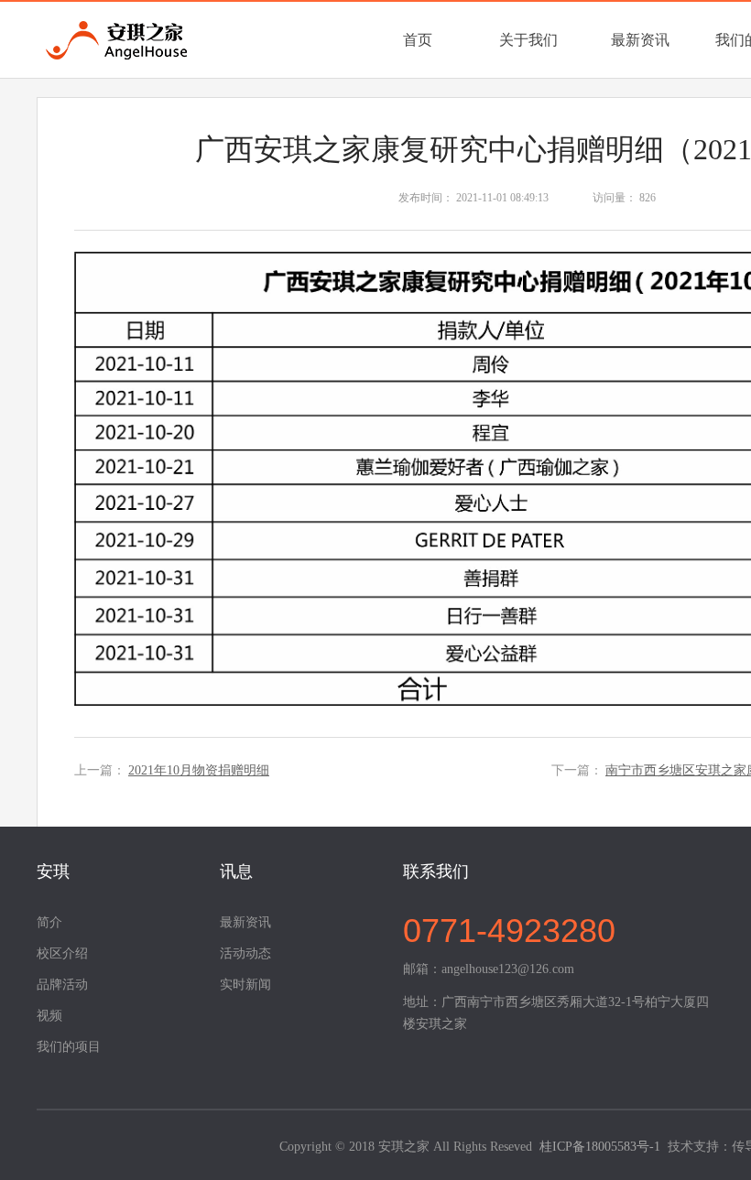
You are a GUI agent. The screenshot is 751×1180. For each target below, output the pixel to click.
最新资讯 (640, 40)
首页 (417, 40)
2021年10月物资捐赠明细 (198, 770)
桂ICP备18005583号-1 (599, 1146)
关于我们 (528, 40)
